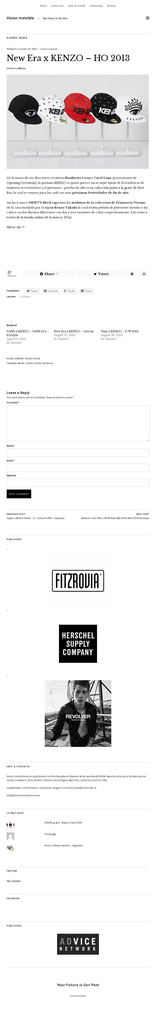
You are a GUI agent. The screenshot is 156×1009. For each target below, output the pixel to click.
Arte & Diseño (76, 6)
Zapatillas (57, 6)
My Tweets (14, 881)
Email (11, 460)
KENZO (60, 183)
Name (11, 445)
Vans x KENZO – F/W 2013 (119, 331)
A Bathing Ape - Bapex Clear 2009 (63, 822)
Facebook (13, 898)
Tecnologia (96, 6)
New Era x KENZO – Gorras (74, 331)
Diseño (12, 37)
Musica (111, 6)
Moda (43, 6)
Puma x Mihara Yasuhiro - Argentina (64, 845)
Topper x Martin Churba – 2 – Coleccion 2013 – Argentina (35, 516)
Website (11, 475)
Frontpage (50, 834)
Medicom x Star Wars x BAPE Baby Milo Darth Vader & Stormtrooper (115, 516)
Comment (13, 402)
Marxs (21, 68)
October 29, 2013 (28, 49)
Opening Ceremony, (22, 183)
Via (67, 217)
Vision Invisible (20, 18)
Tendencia (47, 363)
